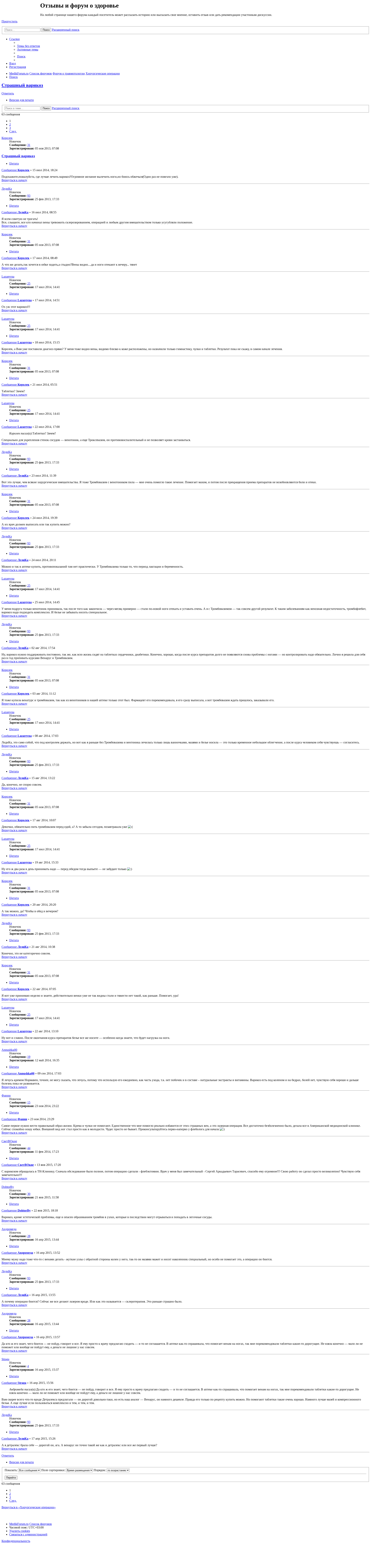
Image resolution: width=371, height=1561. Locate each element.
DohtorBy (8, 1187)
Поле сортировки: (53, 1470)
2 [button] (10, 124)
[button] (13, 131)
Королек (7, 138)
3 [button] (10, 128)
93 (28, 195)
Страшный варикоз (22, 85)
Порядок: (100, 1470)
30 (28, 1193)
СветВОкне (9, 1141)
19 (28, 1056)
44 (28, 1148)
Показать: (11, 1470)
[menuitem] (28, 46)
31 (28, 145)
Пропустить (9, 21)
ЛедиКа (7, 188)
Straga (5, 1359)
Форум (20, 10)
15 (28, 1102)
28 (28, 1236)
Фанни (6, 1095)
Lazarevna (8, 276)
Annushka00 (9, 1049)
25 (28, 283)
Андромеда (9, 1229)
